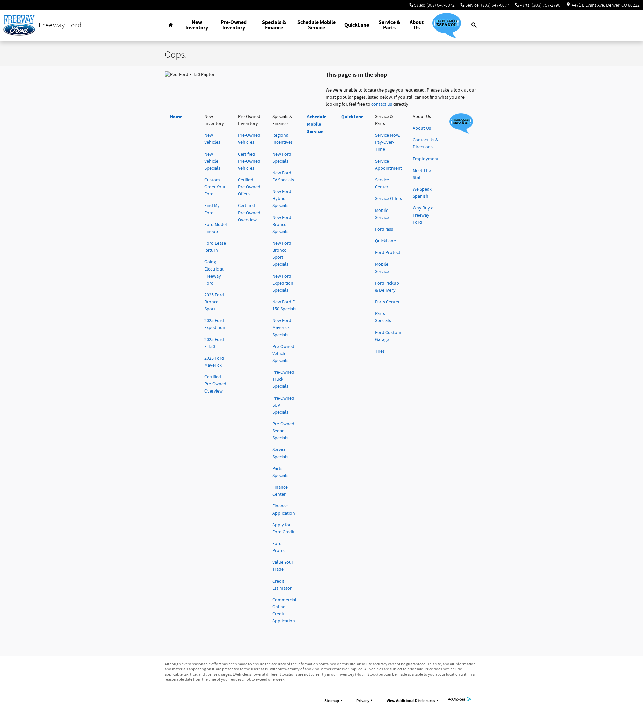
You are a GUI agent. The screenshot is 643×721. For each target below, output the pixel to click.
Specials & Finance (274, 25)
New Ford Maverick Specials (281, 328)
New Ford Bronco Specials (281, 225)
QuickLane (356, 25)
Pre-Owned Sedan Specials (283, 431)
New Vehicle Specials (212, 161)
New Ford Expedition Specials (282, 283)
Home (176, 117)
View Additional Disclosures (411, 700)
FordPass (384, 229)
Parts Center (387, 302)
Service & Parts (389, 25)
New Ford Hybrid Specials (281, 199)
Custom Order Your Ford (215, 187)
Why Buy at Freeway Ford (424, 215)
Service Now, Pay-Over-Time (387, 142)
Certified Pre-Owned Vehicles (249, 161)
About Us (417, 25)
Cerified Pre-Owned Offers (249, 187)
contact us (381, 104)
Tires (380, 351)
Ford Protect (387, 253)
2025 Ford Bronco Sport (214, 302)
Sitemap (331, 700)
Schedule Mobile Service (316, 25)
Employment (426, 159)
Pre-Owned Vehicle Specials (283, 354)
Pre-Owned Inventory (234, 25)
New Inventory (196, 25)
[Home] (19, 25)
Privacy (362, 700)
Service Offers (388, 199)
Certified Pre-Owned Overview (215, 384)
